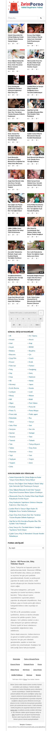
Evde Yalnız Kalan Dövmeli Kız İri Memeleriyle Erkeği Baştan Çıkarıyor (34, 300)
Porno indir (13, 414)
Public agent (33, 414)
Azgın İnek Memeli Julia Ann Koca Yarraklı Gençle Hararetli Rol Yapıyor (16, 184)
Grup (11, 377)
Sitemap (29, 675)
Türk (10, 444)
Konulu (31, 388)
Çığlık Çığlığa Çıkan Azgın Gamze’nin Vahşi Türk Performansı (15, 230)
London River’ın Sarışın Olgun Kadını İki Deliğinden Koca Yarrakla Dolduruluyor (35, 89)
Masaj (11, 396)
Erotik (31, 362)
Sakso (11, 422)
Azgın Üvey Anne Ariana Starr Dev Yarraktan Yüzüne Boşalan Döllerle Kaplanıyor (16, 113)
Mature (31, 396)
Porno (40, 664)
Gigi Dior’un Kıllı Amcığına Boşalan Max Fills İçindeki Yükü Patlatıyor (35, 113)
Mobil (31, 399)
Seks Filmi (13, 425)
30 (19, 325)
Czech (31, 358)
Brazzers (12, 354)
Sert (30, 425)
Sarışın (31, 422)
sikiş (13, 715)
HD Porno (26, 670)
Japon (31, 384)
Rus (30, 418)
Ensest (11, 362)
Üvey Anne (33, 448)
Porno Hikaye (33, 410)
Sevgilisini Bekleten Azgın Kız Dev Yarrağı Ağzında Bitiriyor (15, 278)
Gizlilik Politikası (16, 675)
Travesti (12, 440)
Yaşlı (11, 455)
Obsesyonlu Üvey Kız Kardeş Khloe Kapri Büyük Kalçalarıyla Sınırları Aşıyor (34, 64)
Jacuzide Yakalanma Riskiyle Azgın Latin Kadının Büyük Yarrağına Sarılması (15, 255)
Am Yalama (33, 336)
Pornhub (12, 407)
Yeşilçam (12, 459)
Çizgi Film (12, 358)
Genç (31, 373)
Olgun (11, 403)
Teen (30, 437)
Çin (30, 354)
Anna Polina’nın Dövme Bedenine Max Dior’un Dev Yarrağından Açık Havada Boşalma (35, 208)
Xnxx (31, 452)
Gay (10, 373)
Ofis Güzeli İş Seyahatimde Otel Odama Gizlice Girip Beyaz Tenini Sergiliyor (35, 231)
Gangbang (32, 369)
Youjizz (31, 459)
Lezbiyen (12, 392)
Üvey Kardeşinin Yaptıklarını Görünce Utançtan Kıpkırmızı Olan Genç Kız (15, 89)
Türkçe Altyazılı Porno (31, 659)
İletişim (38, 675)
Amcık (31, 339)
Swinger (31, 433)
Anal (10, 343)
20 (14, 325)
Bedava (12, 351)
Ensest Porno (15, 664)
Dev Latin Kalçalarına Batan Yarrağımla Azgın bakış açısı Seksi (35, 254)
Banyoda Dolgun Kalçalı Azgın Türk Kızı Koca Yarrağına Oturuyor (35, 278)
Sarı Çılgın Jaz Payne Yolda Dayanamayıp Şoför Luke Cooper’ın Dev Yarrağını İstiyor (15, 208)
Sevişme (12, 429)
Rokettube (12, 418)
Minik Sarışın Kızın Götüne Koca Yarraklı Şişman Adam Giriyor (34, 183)
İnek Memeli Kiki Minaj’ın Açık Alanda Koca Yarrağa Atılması (35, 159)
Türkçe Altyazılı (34, 444)
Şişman (12, 433)
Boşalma (32, 351)
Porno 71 (12, 410)
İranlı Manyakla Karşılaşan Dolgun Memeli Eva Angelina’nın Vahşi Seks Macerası (16, 160)
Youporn (12, 463)
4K (10, 336)
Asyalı (11, 347)
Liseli (31, 392)
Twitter (11, 448)
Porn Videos (33, 403)
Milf (10, 399)
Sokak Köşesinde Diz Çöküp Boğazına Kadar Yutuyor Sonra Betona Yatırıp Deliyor (16, 38)
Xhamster (12, 452)
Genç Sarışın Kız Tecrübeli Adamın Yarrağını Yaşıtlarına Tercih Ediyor (15, 137)
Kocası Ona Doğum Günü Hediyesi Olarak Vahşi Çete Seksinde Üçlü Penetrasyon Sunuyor (34, 39)
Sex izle (32, 429)
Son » (38, 325)
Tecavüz (12, 437)
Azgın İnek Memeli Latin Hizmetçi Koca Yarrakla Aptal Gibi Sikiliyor (16, 299)
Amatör (11, 339)
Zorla (11, 467)
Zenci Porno (37, 670)
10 (40, 319)
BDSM (31, 347)
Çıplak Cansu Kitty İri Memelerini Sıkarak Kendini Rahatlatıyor (34, 136)
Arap (30, 343)
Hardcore (32, 377)
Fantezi (31, 366)
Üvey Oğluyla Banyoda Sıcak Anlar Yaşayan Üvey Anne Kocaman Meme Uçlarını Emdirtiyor (16, 65)
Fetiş (11, 369)
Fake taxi (12, 366)
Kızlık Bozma (14, 388)
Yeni (30, 455)
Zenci (31, 463)
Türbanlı (32, 440)
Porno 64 (32, 407)
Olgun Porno (15, 670)
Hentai (31, 381)
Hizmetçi (12, 384)
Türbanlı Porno (29, 664)
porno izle (14, 710)
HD (10, 381)
